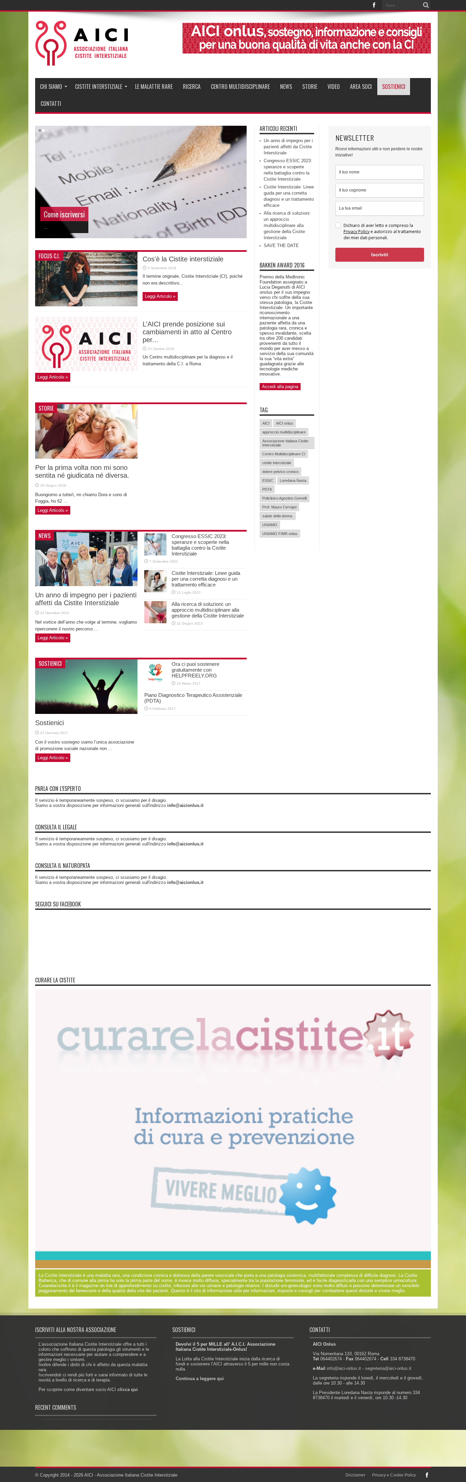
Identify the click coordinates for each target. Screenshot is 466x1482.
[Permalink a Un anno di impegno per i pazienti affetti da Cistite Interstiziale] (86, 584)
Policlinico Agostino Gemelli (284, 498)
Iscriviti (379, 254)
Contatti (51, 104)
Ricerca (192, 86)
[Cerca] (426, 5)
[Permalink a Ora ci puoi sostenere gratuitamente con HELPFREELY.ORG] (155, 681)
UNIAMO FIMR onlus (279, 534)
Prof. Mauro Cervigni (279, 507)
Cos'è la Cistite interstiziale (183, 259)
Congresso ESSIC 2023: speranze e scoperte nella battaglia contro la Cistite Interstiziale (200, 544)
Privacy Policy (356, 231)
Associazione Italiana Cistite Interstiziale (285, 443)
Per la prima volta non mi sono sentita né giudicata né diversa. (82, 471)
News (286, 86)
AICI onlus (284, 423)
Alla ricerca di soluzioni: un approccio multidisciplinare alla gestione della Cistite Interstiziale (208, 609)
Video (333, 86)
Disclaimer (355, 1475)
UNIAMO (269, 525)
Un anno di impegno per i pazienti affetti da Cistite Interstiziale (85, 599)
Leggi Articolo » (160, 296)
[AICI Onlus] (81, 61)
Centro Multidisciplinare (240, 86)
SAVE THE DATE (281, 245)
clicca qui (127, 1389)
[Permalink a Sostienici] (86, 712)
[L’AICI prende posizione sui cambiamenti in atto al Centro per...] (86, 369)
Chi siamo (51, 86)
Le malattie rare (154, 86)
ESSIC (267, 480)
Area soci (361, 86)
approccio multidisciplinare (284, 432)
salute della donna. (277, 516)
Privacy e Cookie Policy (394, 1475)
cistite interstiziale (276, 463)
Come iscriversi (64, 214)
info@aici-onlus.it (344, 1368)
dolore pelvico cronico (280, 472)
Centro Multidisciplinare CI (283, 454)
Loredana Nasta (293, 480)
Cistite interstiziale (98, 86)
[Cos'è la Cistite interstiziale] (86, 304)
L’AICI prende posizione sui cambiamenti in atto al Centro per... (187, 331)
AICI (266, 423)
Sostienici (393, 86)
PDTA (267, 489)
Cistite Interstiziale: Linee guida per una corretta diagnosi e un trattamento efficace (206, 578)
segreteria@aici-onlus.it (388, 1368)
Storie (309, 86)
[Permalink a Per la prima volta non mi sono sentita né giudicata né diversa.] (86, 457)
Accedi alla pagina (280, 386)
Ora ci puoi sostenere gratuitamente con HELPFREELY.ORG (195, 669)
